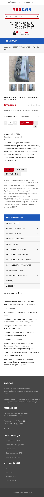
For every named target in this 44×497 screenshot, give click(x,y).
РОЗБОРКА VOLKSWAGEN (16, 228)
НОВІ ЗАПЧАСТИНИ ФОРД (16, 249)
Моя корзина (11, 477)
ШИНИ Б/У (10, 281)
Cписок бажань (12, 481)
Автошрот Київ (33, 146)
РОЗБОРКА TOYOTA (13, 234)
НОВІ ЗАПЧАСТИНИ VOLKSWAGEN (19, 265)
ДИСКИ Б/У (10, 286)
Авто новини (10, 449)
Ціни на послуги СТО (14, 453)
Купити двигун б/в (13, 457)
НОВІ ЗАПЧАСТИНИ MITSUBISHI (18, 260)
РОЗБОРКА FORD (12, 223)
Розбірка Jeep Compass (13, 339)
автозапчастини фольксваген (15, 146)
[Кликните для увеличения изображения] (22, 69)
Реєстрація (10, 472)
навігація (12, 41)
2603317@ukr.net (16, 424)
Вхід (7, 468)
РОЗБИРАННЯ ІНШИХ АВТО (16, 276)
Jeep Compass (9, 308)
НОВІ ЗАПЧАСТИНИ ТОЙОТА (17, 255)
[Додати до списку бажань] (36, 123)
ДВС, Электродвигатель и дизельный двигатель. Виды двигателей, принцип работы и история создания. (19, 362)
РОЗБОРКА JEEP (12, 244)
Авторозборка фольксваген (19, 143)
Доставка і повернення (15, 445)
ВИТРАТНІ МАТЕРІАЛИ (14, 270)
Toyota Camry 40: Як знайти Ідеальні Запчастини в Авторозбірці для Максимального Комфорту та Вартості (19, 346)
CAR (22, 10)
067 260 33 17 (24, 22)
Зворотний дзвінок (13, 441)
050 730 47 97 (24, 27)
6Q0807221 (20, 154)
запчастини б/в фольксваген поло (17, 149)
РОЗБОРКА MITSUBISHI (15, 239)
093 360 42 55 (24, 25)
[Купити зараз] (35, 126)
